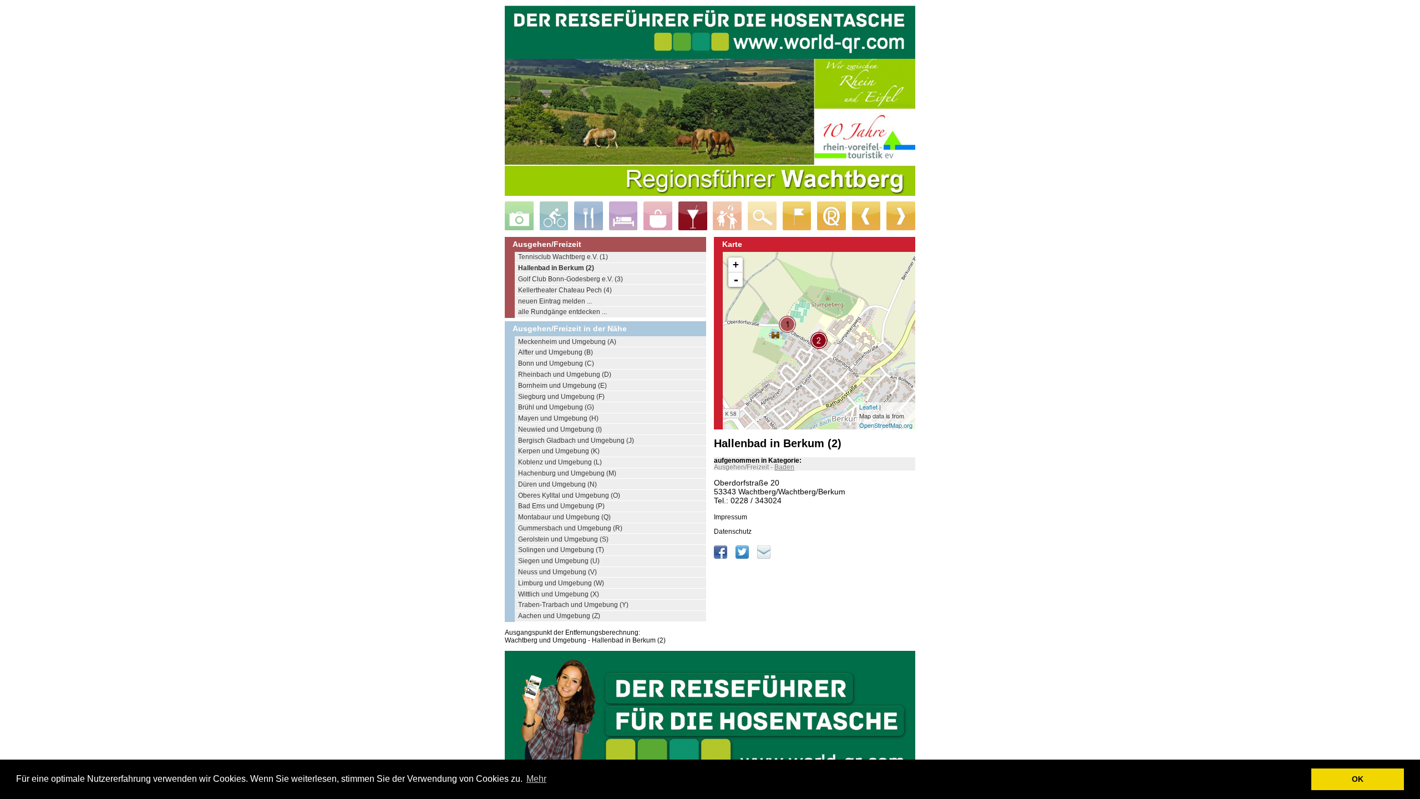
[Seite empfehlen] (763, 556)
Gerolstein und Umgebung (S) (563, 539)
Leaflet (868, 406)
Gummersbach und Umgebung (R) (570, 528)
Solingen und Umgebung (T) (561, 550)
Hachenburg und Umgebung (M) (567, 473)
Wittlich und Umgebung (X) (558, 594)
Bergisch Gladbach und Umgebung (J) (576, 440)
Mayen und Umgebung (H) (558, 418)
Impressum (730, 517)
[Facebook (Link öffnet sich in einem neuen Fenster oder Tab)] (721, 556)
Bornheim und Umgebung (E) (562, 386)
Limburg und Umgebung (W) (561, 583)
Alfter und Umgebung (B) (555, 352)
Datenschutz (733, 531)
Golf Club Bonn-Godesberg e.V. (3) (570, 279)
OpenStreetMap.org (885, 425)
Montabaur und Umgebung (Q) (564, 517)
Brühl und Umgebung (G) (556, 407)
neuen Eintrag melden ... (555, 301)
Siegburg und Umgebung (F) (561, 397)
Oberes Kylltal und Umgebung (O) (569, 495)
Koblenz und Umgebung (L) (560, 462)
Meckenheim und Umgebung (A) (567, 342)
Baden (784, 467)
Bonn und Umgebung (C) (556, 363)
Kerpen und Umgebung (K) (559, 451)
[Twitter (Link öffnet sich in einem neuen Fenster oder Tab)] (743, 556)
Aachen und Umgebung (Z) (559, 616)
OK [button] (1357, 779)
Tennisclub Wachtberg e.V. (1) (563, 257)
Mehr (536, 778)
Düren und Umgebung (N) (557, 484)
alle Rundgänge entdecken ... (562, 312)
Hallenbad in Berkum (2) (556, 268)
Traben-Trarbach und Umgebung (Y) (573, 605)
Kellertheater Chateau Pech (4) (565, 290)
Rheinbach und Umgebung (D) (564, 374)
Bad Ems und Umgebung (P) (561, 506)
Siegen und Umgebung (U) (559, 561)
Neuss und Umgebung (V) (557, 572)
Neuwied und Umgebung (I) (560, 429)
